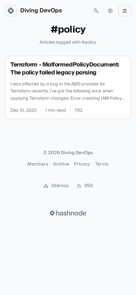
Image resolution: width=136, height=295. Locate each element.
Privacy (82, 164)
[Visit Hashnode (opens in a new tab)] (68, 213)
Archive (61, 164)
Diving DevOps (41, 10)
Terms (101, 164)
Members (38, 164)
